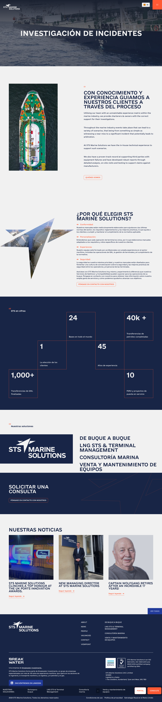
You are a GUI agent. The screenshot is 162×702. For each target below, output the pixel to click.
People (84, 631)
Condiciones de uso (94, 698)
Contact (85, 640)
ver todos (154, 611)
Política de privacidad (113, 698)
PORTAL (140, 691)
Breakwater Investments (32, 668)
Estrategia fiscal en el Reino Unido (138, 698)
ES (147, 5)
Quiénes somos (93, 177)
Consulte (154, 691)
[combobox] (146, 5)
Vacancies (86, 635)
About (84, 622)
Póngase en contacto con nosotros (96, 284)
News (83, 627)
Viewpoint (86, 644)
